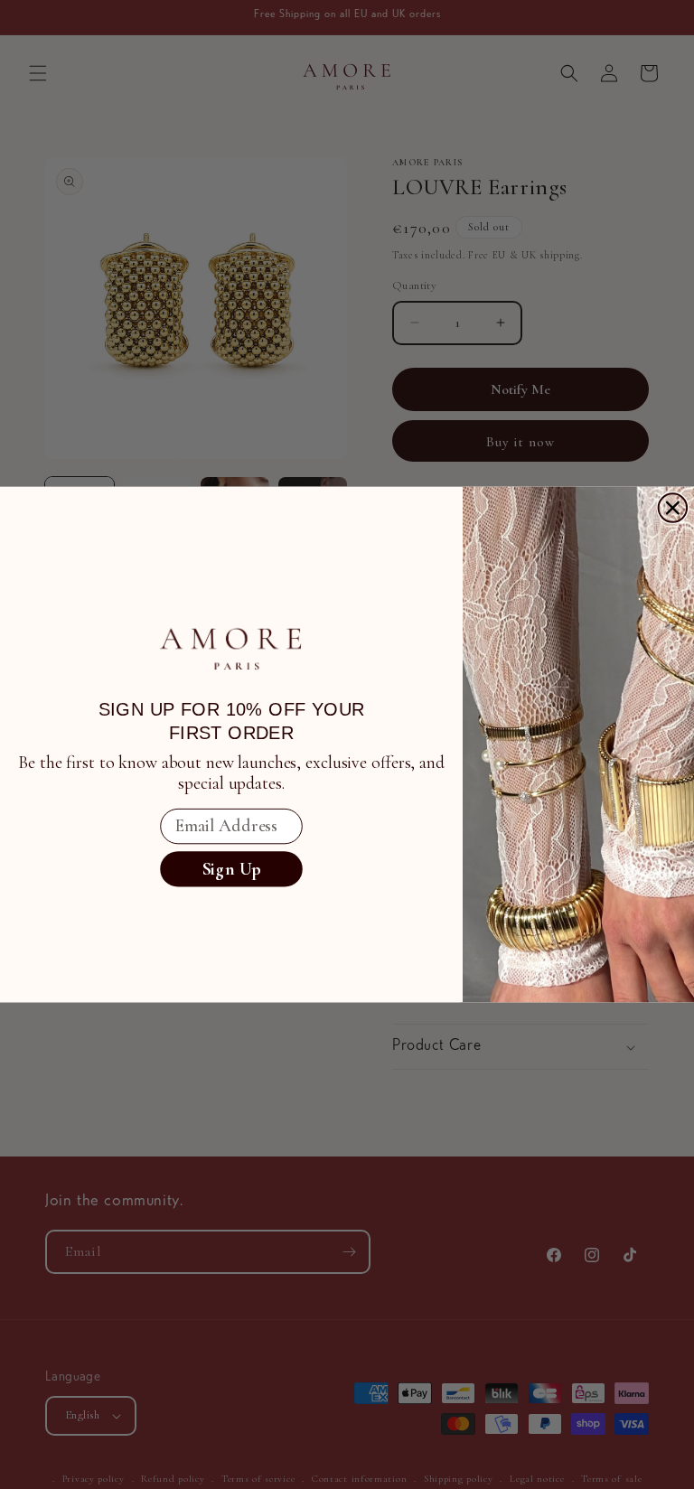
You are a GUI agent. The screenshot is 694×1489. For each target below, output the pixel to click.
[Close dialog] (673, 507)
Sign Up (231, 869)
